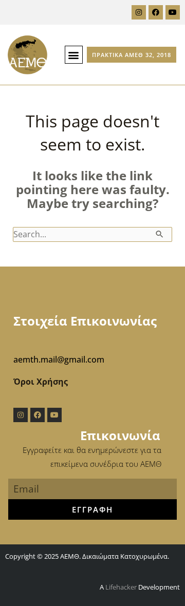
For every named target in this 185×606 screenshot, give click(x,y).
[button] (74, 55)
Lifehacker (121, 587)
